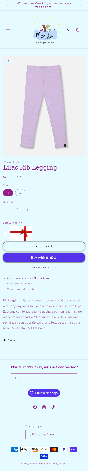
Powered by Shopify (56, 463)
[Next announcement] (80, 5)
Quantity (8, 202)
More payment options (44, 267)
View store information (22, 289)
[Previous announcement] (7, 5)
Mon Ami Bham (37, 463)
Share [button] (11, 340)
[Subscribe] (72, 378)
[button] (8, 29)
